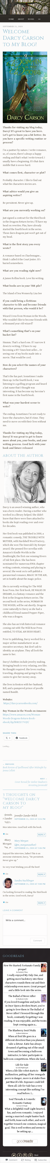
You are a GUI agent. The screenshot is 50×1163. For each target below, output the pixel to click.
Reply (41, 835)
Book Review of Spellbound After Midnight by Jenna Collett (24, 767)
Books (31, 19)
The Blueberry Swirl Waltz (22, 1030)
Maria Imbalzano (23, 1033)
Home (11, 19)
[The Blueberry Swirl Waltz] (43, 1035)
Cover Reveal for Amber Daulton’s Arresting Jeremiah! (31, 782)
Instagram (25, 1155)
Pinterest (30, 1155)
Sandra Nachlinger (24, 880)
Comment (37, 940)
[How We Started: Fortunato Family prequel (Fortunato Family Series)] (43, 971)
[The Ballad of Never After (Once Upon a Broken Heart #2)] (43, 1001)
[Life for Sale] (43, 1070)
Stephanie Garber (23, 999)
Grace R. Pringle (23, 1106)
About (21, 19)
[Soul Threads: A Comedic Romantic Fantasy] (43, 1105)
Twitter (14, 1155)
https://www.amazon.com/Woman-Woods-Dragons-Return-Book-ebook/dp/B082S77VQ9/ (22, 718)
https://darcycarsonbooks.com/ (20, 703)
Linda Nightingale (23, 1068)
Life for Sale (22, 1064)
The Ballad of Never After (22, 996)
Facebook (19, 1155)
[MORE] (40, 19)
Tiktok (36, 1155)
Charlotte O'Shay (23, 972)
